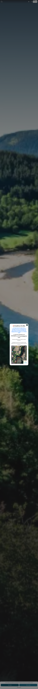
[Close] (27, 325)
